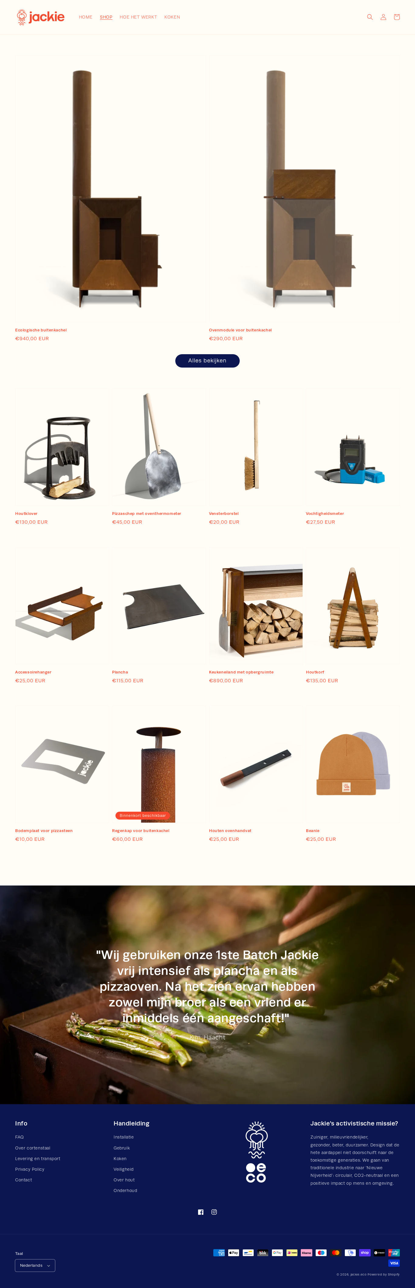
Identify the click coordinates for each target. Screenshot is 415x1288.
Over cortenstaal (32, 1148)
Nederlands (31, 1265)
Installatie (124, 1137)
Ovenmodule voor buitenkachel (240, 330)
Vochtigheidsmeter (325, 513)
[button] (370, 17)
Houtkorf (315, 672)
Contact (23, 1179)
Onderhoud (125, 1190)
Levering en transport (37, 1158)
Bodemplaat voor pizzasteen (44, 830)
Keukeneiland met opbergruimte (241, 672)
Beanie (313, 830)
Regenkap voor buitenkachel (141, 830)
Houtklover (26, 513)
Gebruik (122, 1148)
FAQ (19, 1137)
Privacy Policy (29, 1169)
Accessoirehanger (33, 672)
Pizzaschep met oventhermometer (146, 513)
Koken (120, 1158)
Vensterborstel (223, 513)
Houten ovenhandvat (230, 830)
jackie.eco (359, 1274)
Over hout (124, 1179)
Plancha (120, 672)
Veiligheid (124, 1169)
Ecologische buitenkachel (41, 330)
